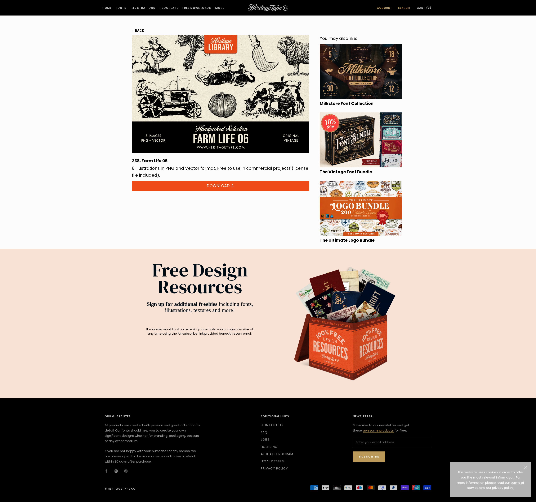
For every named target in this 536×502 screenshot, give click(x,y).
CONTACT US (272, 425)
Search (404, 8)
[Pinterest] (126, 471)
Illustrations (143, 8)
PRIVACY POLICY (274, 468)
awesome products (378, 430)
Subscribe (369, 457)
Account (384, 8)
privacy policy (502, 487)
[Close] (526, 467)
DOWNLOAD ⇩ (220, 185)
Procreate (169, 8)
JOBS (265, 439)
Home (107, 8)
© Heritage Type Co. (120, 488)
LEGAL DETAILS (272, 461)
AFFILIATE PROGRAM (277, 454)
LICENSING (269, 447)
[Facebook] (106, 471)
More (219, 8)
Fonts (121, 8)
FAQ (264, 432)
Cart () (424, 8)
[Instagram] (116, 471)
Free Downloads (196, 8)
